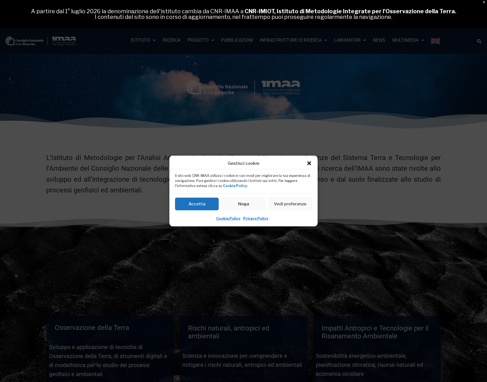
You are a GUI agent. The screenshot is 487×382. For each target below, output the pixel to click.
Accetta (197, 203)
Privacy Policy (255, 218)
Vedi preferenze (290, 203)
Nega (243, 203)
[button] (309, 163)
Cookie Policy (235, 186)
